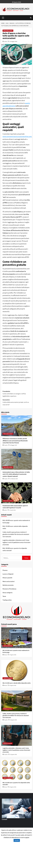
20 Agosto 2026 (12, 787)
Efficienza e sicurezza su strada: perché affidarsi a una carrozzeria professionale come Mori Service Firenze (15, 441)
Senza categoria (7, 592)
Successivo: (16, 402)
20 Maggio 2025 (13, 445)
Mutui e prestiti (7, 578)
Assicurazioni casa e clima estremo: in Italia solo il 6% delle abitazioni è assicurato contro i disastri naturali (16, 474)
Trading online (7, 600)
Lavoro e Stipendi (8, 574)
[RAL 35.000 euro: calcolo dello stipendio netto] (16, 670)
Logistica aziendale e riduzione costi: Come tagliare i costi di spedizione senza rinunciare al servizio (16, 542)
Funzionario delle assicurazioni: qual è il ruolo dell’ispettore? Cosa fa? (15, 507)
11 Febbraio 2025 (14, 479)
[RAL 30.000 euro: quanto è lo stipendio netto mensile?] (16, 770)
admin (5, 41)
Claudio (6, 445)
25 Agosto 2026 (12, 685)
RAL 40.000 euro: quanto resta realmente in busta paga (16, 521)
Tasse (4, 596)
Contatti (4, 819)
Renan (5, 655)
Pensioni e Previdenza (9, 589)
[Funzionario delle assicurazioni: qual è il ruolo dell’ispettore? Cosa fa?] (16, 492)
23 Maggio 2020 (13, 41)
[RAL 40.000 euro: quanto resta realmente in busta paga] (16, 637)
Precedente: (14, 393)
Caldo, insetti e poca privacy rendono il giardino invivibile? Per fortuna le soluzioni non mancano (16, 534)
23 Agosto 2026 (13, 720)
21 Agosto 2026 (13, 754)
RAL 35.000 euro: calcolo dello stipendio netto (15, 527)
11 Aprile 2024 (12, 510)
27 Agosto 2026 (12, 655)
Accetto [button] (17, 840)
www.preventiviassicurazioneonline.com (17, 136)
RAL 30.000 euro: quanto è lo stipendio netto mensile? (15, 549)
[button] (3, 17)
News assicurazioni (7, 30)
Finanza (5, 570)
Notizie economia (8, 585)
